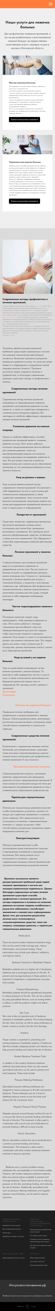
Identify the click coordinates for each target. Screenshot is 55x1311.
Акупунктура (6, 1233)
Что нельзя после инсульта (38, 1235)
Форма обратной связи (37, 1258)
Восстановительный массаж (11, 1229)
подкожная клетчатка (9, 317)
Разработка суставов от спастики (13, 1236)
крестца (38, 306)
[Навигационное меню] (50, 4)
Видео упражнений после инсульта (14, 1258)
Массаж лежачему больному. (22, 82)
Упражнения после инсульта (11, 1225)
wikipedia (12, 335)
